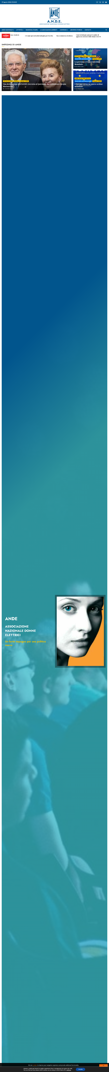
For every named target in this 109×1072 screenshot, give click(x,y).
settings (69, 1070)
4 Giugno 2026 (8, 89)
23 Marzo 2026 (80, 89)
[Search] (106, 30)
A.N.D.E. (54, 21)
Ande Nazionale (7, 30)
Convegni (63, 30)
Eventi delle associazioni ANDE (83, 59)
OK (103, 1065)
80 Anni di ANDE (8, 81)
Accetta (80, 1069)
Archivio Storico (76, 30)
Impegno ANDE (24, 81)
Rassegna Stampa (32, 30)
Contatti (88, 30)
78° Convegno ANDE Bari (81, 56)
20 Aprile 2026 (80, 66)
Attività (19, 30)
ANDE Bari (92, 56)
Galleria (16, 81)
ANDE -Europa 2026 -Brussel (82, 78)
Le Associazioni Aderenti (48, 30)
